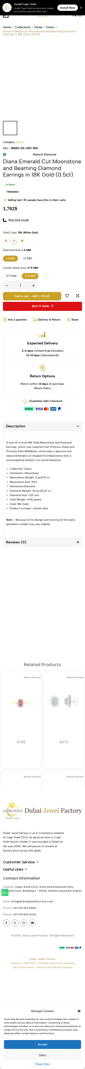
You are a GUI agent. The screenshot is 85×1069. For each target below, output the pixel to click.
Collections (22, 27)
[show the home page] (42, 811)
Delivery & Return (49, 319)
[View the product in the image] (21, 606)
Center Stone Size (20, 268)
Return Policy (42, 388)
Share (74, 319)
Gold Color (20, 232)
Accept (42, 1044)
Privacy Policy (42, 1063)
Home (7, 27)
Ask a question (17, 319)
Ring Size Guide (18, 220)
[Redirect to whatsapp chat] (6, 893)
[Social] (6, 922)
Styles (38, 27)
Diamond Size (17, 250)
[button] (79, 1011)
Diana (50, 27)
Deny (42, 1055)
